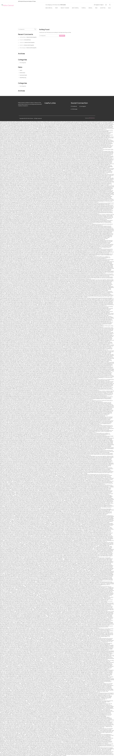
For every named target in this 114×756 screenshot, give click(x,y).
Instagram (83, 106)
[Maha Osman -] (8, 5)
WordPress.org (23, 77)
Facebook (74, 106)
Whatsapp (74, 109)
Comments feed (23, 75)
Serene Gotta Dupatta (31, 37)
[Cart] (106, 5)
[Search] (110, 4)
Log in (21, 70)
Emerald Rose (27, 39)
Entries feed (22, 72)
